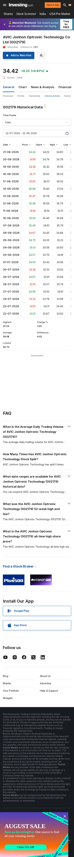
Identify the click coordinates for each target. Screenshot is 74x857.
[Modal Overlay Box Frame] (34, 834)
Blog (5, 676)
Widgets (8, 698)
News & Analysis (42, 87)
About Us (45, 676)
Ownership (34, 96)
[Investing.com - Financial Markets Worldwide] (21, 5)
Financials (66, 87)
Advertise (45, 683)
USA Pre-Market (59, 13)
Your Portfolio (11, 690)
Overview (8, 96)
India (43, 13)
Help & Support (49, 690)
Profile (20, 96)
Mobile (7, 683)
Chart (22, 87)
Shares (8, 13)
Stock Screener (26, 13)
